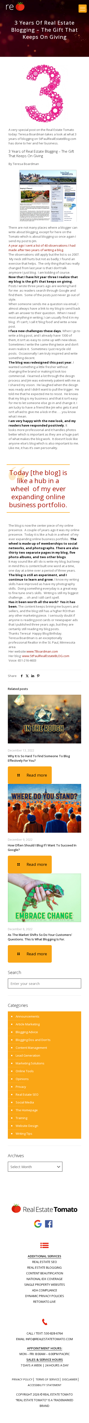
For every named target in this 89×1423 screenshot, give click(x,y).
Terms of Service (47, 1379)
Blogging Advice (27, 1032)
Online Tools (25, 1071)
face (49, 1224)
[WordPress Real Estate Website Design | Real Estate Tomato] (15, 6)
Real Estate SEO (27, 1094)
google (38, 1224)
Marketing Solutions (30, 1063)
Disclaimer (69, 1379)
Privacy (21, 1087)
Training (21, 1118)
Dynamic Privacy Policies (44, 1296)
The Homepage (27, 1110)
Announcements (27, 1016)
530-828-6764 (53, 1333)
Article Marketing (28, 1024)
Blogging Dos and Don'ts (33, 1040)
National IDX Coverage (45, 1279)
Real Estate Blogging (44, 1267)
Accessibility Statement (44, 1385)
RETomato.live (44, 1301)
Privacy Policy (22, 1379)
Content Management (31, 1047)
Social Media (25, 1102)
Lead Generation (28, 1055)
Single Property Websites (44, 1284)
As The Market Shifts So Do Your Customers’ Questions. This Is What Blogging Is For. (40, 937)
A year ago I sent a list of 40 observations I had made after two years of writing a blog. (42, 247)
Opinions (22, 1079)
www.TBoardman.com (42, 651)
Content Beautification (44, 1273)
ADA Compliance (44, 1290)
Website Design (27, 1126)
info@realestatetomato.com (49, 1339)
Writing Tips (24, 1133)
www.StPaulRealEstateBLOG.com (45, 656)
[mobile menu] (83, 8)
